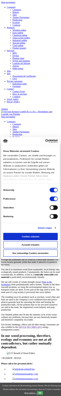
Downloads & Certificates (24, 76)
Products (11, 27)
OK (40, 393)
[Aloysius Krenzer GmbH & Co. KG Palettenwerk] (30, 114)
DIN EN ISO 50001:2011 (30, 327)
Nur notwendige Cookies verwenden (30, 253)
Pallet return (17, 68)
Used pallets (17, 45)
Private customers (15, 81)
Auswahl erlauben (30, 245)
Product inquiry (19, 48)
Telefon (4, 109)
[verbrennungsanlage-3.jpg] (25, 379)
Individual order (19, 84)
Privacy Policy (13, 101)
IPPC (14, 53)
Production (17, 20)
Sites (14, 15)
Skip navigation (8, 2)
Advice (15, 66)
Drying (15, 56)
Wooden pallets (19, 30)
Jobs (9, 71)
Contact (10, 89)
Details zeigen (45, 228)
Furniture (16, 86)
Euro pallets (17, 33)
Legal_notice (12, 99)
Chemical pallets (19, 35)
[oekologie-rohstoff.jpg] (23, 369)
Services (10, 50)
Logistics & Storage (21, 63)
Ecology (16, 22)
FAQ (14, 78)
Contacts (16, 25)
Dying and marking (21, 61)
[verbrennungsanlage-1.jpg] (25, 374)
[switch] (54, 198)
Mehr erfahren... (30, 393)
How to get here (19, 94)
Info (8, 73)
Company (11, 7)
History (15, 12)
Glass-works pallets (21, 38)
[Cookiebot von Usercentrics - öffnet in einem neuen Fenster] (45, 141)
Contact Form (18, 91)
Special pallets (18, 43)
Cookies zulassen (30, 236)
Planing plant (18, 58)
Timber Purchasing (20, 17)
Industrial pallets (19, 40)
